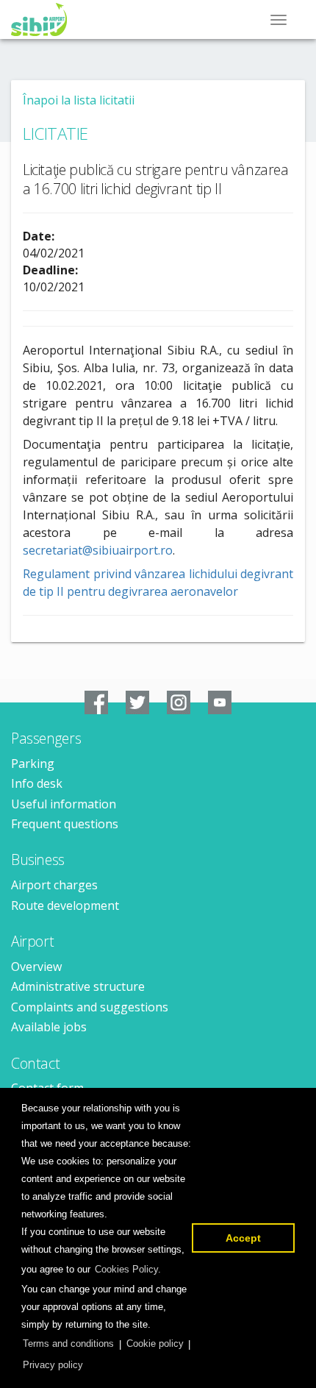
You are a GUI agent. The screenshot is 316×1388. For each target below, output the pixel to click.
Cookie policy (155, 1343)
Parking (32, 763)
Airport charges (54, 885)
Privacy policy (53, 1364)
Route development (65, 905)
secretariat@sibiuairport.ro (98, 550)
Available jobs (49, 1027)
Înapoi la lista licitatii (78, 100)
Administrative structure (78, 986)
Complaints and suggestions (89, 1007)
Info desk (36, 783)
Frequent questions (64, 824)
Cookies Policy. (128, 1269)
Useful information (63, 804)
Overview (36, 966)
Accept (243, 1238)
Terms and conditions (68, 1343)
